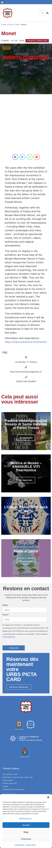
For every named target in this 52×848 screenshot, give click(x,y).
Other (17, 25)
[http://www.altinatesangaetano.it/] (26, 367)
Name (5, 605)
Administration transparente (14, 789)
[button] (48, 797)
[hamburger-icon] (42, 13)
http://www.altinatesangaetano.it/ (26, 371)
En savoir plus (26, 438)
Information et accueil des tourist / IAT (18, 777)
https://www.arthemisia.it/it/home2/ (26, 341)
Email (5, 615)
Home (3, 25)
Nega (26, 832)
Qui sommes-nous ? (10, 774)
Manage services (25, 818)
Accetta (26, 825)
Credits (5, 786)
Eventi (10, 25)
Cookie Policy (20, 845)
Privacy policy (31, 845)
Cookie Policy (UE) (10, 783)
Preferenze (26, 839)
